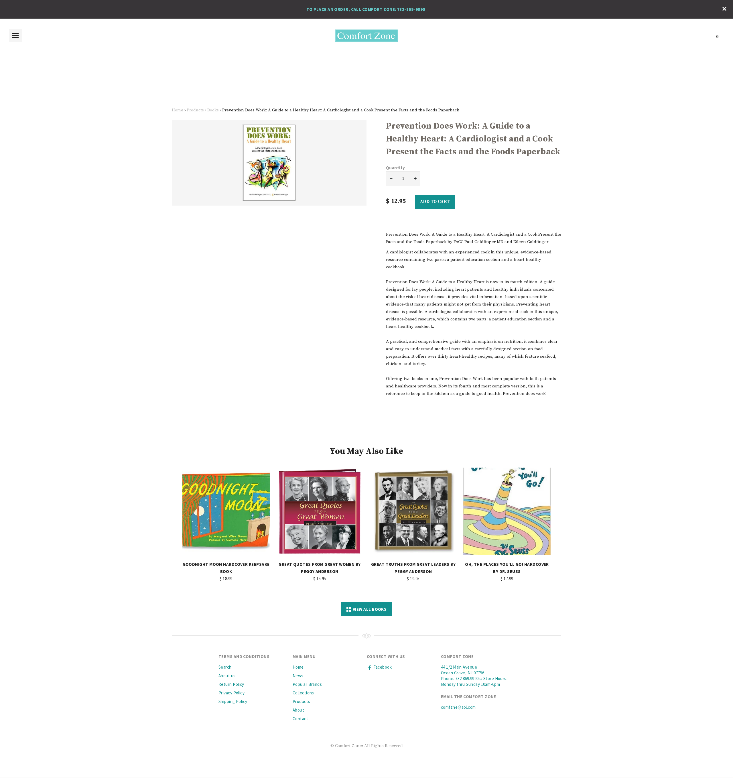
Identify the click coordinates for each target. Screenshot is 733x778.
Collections (303, 693)
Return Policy (231, 684)
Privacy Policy (231, 693)
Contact (300, 718)
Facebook (382, 667)
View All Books (369, 609)
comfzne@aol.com (458, 707)
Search (225, 667)
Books (213, 110)
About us (227, 675)
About (298, 710)
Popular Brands (307, 684)
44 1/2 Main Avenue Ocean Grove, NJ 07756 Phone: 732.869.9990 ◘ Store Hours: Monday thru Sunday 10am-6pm (474, 675)
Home (177, 110)
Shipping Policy (232, 701)
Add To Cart (435, 201)
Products (195, 110)
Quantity (395, 167)
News (298, 675)
